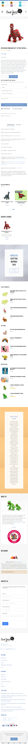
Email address (6, 600)
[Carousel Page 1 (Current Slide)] (13, 209)
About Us (3, 674)
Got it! (14, 739)
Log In (2, 662)
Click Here (13, 140)
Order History (4, 660)
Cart (2, 667)
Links (2, 684)
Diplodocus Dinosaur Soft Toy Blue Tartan (7, 202)
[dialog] (14, 737)
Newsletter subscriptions (6, 665)
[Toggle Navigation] (2, 12)
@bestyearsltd (18, 562)
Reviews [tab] (18, 124)
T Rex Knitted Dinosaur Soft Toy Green (17, 385)
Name (4, 593)
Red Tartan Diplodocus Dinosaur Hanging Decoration (21, 202)
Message (5, 613)
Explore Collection (14, 270)
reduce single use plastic (20, 158)
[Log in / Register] (8, 743)
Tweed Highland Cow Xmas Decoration (16, 316)
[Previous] (24, 18)
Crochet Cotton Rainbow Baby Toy (16, 338)
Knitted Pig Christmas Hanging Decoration (17, 329)
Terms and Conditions (6, 681)
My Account (3, 657)
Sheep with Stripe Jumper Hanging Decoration (18, 346)
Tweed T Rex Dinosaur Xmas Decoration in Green (18, 307)
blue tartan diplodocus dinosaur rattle (14, 162)
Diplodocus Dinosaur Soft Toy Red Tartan (6, 232)
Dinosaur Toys (8, 115)
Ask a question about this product (8, 113)
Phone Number (6, 606)
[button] (26, 12)
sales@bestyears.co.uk (18, 522)
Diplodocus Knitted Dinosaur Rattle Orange (17, 376)
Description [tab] (10, 124)
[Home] (3, 743)
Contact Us (3, 676)
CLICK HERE (18, 168)
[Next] (26, 18)
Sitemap (3, 686)
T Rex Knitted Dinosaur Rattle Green (16, 393)
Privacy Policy (4, 679)
